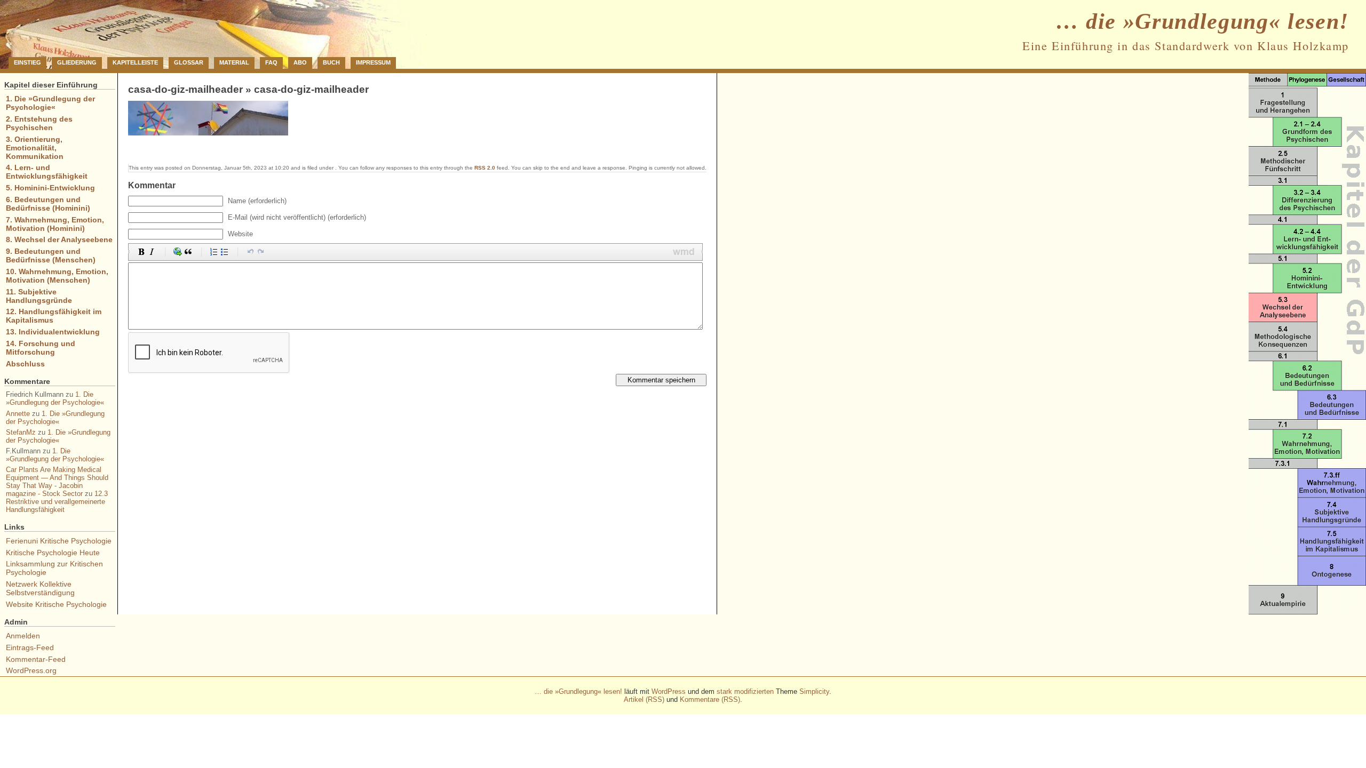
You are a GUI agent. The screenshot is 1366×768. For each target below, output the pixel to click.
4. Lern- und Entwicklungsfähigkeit (47, 171)
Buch (331, 62)
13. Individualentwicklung (53, 331)
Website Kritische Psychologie (56, 604)
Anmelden (23, 635)
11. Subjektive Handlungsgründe (39, 296)
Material (234, 62)
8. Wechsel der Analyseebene (59, 239)
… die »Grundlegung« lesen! (1202, 21)
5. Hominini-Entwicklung (50, 187)
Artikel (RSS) (644, 699)
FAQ (271, 62)
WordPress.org (31, 670)
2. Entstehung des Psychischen (39, 123)
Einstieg (27, 62)
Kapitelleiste (135, 62)
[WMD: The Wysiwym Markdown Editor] (684, 252)
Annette (18, 414)
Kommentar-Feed (36, 659)
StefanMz (21, 432)
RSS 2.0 (484, 168)
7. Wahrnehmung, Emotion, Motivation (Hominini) (55, 224)
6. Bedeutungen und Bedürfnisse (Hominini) (48, 203)
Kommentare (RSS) (710, 699)
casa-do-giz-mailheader (185, 89)
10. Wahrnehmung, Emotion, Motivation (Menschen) (57, 275)
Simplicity (814, 691)
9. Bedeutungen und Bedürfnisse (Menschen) (51, 255)
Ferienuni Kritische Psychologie (59, 541)
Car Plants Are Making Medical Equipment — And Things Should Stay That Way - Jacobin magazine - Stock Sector (57, 482)
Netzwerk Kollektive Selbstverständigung (40, 588)
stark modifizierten (745, 691)
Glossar (188, 62)
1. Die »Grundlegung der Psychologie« (50, 102)
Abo (300, 62)
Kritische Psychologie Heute (53, 552)
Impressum (373, 62)
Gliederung (77, 62)
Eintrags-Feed (30, 647)
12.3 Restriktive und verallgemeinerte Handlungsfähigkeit (57, 502)
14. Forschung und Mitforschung (40, 347)
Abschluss (25, 363)
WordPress (669, 691)
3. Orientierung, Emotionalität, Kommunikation (34, 148)
